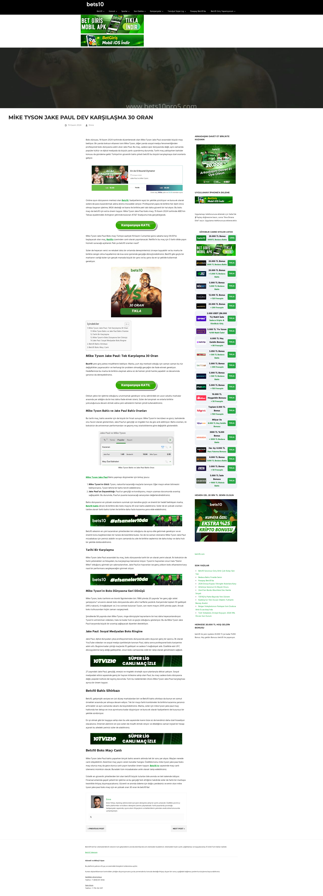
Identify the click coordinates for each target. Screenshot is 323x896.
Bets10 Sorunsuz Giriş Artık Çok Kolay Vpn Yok (215, 572)
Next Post (178, 828)
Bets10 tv (154, 766)
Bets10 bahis (92, 506)
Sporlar (124, 11)
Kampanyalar (155, 11)
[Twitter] (91, 817)
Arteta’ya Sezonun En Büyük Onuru (213, 587)
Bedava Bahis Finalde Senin (210, 577)
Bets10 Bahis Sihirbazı (98, 344)
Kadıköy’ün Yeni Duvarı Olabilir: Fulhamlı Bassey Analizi (214, 601)
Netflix (109, 239)
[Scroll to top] (318, 891)
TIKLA (231, 263)
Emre (91, 125)
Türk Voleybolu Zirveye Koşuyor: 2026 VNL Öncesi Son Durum (215, 614)
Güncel (112, 11)
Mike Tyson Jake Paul (97, 477)
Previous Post (96, 828)
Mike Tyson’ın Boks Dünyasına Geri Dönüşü (110, 337)
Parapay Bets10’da (198, 11)
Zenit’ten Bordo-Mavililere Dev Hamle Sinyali (213, 592)
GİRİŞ (232, 238)
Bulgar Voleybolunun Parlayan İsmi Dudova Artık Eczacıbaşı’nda (215, 608)
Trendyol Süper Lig (176, 11)
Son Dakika (139, 11)
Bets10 (99, 11)
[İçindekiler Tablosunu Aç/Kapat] (126, 324)
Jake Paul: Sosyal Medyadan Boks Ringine (109, 340)
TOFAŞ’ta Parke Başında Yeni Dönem (214, 597)
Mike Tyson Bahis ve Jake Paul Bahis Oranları (111, 331)
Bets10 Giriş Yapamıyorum (222, 11)
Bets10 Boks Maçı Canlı (99, 347)
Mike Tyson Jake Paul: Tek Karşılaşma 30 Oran (108, 328)
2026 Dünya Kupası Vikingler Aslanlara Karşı (217, 584)
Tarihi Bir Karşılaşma (101, 334)
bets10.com (200, 554)
